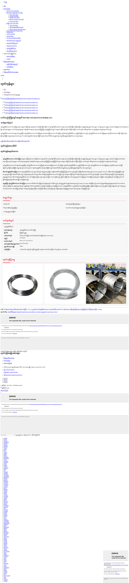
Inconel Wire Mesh (14, 16)
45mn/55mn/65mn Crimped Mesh (15, 30)
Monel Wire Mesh (14, 14)
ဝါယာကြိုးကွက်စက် (12, 51)
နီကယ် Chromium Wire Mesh (17, 19)
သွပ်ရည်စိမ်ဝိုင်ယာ (11, 48)
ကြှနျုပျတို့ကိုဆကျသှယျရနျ (11, 72)
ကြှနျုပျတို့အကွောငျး (9, 61)
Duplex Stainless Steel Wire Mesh (18, 29)
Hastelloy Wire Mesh (14, 17)
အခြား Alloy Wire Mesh (12, 23)
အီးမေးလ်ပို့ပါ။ (4, 390)
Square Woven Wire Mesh (13, 11)
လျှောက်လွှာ (7, 69)
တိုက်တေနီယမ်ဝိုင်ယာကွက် (16, 27)
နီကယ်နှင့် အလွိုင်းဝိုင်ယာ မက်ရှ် (15, 12)
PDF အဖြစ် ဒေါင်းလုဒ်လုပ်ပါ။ (22, 141)
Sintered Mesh (10, 36)
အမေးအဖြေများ (11, 56)
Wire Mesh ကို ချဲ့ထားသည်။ (14, 38)
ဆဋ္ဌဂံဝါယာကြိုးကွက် (12, 43)
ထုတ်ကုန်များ (7, 8)
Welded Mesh (10, 32)
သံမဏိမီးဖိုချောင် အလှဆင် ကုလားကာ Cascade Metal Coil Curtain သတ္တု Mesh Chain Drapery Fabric (32, 312)
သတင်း (8, 59)
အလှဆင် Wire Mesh (12, 45)
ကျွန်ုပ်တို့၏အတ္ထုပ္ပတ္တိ (12, 64)
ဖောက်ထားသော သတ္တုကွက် (14, 40)
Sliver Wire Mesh (14, 25)
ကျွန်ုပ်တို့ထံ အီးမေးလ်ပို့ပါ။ (7, 141)
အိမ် (5, 6)
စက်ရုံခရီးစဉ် (10, 66)
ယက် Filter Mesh (11, 34)
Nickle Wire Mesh (14, 21)
